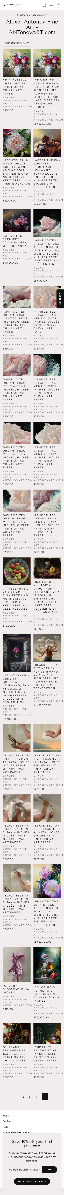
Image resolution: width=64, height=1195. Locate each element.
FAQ (5, 1127)
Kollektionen (38, 14)
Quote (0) (60, 299)
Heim (6, 1115)
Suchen (7, 1121)
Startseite (23, 14)
